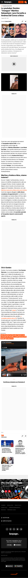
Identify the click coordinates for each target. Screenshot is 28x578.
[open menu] (1, 2)
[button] (25, 21)
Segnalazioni (10, 505)
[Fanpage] (14, 534)
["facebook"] (16, 491)
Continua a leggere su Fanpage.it (14, 382)
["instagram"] (6, 491)
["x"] (12, 491)
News (2, 432)
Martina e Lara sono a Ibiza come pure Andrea (13, 190)
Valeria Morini (8, 21)
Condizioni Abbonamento (14, 507)
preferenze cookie (11, 509)
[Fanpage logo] (8, 2)
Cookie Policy (4, 507)
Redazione (3, 509)
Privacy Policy (18, 505)
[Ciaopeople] (14, 574)
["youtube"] (9, 491)
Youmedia (3, 505)
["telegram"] (19, 491)
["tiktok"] (2, 491)
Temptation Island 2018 (7, 5)
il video (14, 310)
